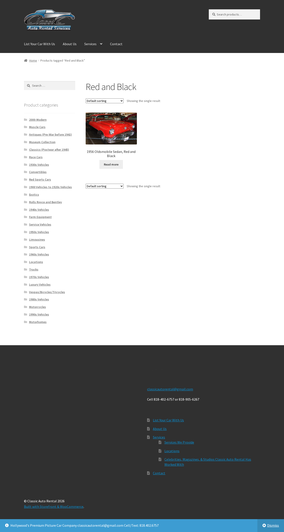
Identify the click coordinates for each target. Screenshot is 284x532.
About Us (70, 44)
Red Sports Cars (40, 179)
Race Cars (36, 157)
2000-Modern (38, 120)
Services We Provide (179, 442)
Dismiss (273, 525)
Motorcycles (37, 307)
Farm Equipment (40, 217)
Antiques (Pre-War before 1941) (50, 134)
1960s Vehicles (39, 254)
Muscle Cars (37, 127)
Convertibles (38, 172)
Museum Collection (42, 142)
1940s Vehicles (39, 210)
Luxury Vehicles (40, 284)
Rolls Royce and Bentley (45, 202)
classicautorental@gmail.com (170, 389)
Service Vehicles (40, 224)
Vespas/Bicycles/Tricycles (47, 292)
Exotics (34, 195)
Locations (36, 262)
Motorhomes (38, 322)
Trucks (33, 269)
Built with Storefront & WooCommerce (53, 506)
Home (33, 60)
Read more (111, 164)
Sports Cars (37, 247)
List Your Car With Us (39, 44)
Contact (116, 44)
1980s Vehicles (39, 299)
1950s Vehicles (39, 232)
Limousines (37, 240)
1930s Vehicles (39, 165)
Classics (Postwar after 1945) (49, 150)
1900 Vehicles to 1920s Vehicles (50, 187)
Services (90, 44)
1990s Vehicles (39, 314)
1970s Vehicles (39, 277)
